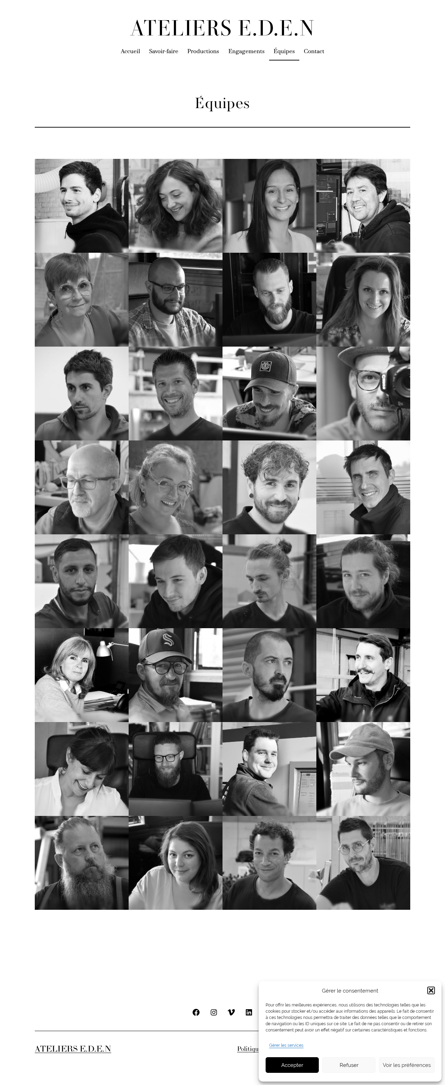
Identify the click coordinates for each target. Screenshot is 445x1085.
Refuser (349, 1065)
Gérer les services (286, 1045)
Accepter (292, 1065)
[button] (431, 990)
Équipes (284, 52)
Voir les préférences (407, 1065)
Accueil (130, 52)
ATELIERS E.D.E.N (222, 30)
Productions (203, 52)
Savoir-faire (163, 52)
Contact (314, 52)
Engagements (246, 52)
